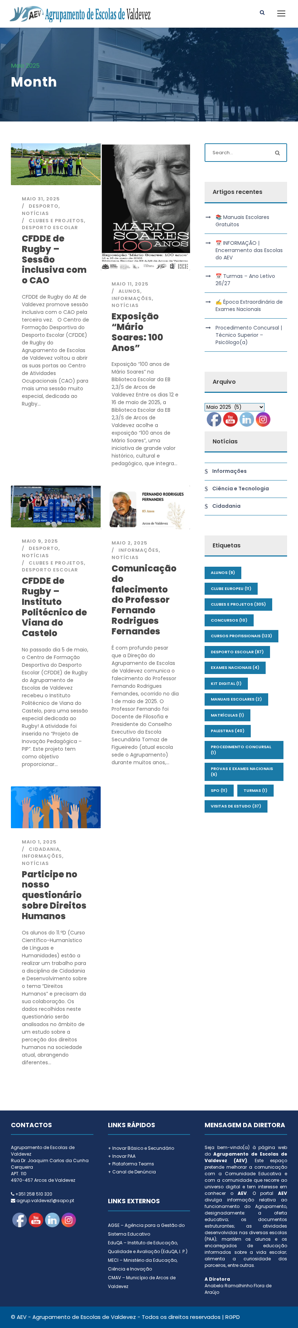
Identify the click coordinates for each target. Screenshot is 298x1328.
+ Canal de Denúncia (132, 1172)
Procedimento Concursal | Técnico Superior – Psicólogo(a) (249, 335)
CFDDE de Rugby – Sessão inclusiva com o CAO (54, 259)
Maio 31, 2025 (41, 198)
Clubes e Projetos (56, 220)
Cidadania (44, 849)
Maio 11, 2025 (130, 283)
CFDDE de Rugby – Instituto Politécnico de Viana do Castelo (54, 607)
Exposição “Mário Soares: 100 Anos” (137, 332)
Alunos (129, 291)
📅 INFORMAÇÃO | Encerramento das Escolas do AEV (249, 250)
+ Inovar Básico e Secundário (141, 1148)
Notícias (35, 213)
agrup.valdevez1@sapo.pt (45, 1200)
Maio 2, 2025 (130, 542)
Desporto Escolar (50, 227)
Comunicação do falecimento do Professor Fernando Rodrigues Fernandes (144, 599)
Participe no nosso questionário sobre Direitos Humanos (54, 895)
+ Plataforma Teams (131, 1164)
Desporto (44, 206)
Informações (132, 298)
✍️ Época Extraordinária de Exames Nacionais (249, 305)
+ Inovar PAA (122, 1156)
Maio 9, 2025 (40, 541)
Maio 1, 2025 (39, 841)
